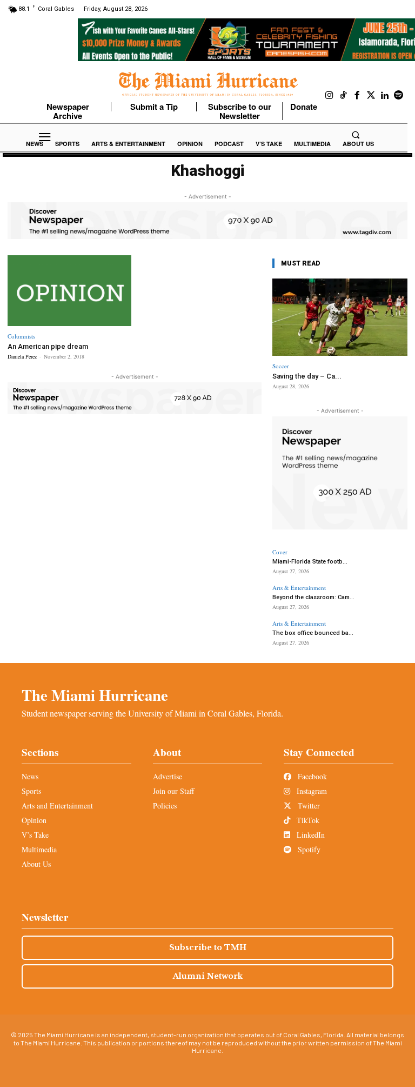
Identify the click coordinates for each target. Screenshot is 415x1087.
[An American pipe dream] (69, 290)
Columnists (21, 336)
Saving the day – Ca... (307, 376)
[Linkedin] (385, 96)
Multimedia (39, 849)
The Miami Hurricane (95, 695)
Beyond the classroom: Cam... (313, 597)
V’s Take (35, 835)
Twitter (308, 805)
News (30, 776)
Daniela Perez (22, 356)
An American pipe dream (48, 346)
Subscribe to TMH (207, 947)
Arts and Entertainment (57, 805)
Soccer (280, 366)
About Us (36, 864)
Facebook (311, 776)
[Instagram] (330, 96)
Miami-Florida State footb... (309, 561)
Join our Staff (173, 791)
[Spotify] (399, 96)
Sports (31, 791)
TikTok (306, 820)
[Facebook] (357, 96)
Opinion (34, 820)
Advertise (167, 776)
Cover (279, 552)
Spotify (308, 849)
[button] (355, 134)
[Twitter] (371, 96)
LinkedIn (309, 835)
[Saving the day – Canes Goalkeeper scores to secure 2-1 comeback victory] (339, 317)
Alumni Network (208, 976)
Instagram (310, 791)
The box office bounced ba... (312, 633)
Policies (165, 805)
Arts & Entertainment (299, 588)
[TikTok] (344, 96)
